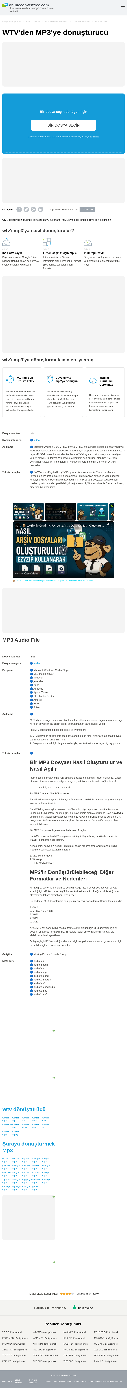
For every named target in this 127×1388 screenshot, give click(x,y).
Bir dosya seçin (63, 125)
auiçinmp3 (45, 1160)
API (55, 1381)
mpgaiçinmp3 (27, 1181)
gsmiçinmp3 (6, 1167)
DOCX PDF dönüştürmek (106, 1355)
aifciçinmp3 (16, 1181)
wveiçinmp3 (36, 1174)
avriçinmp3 (25, 1174)
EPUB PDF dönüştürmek (106, 1332)
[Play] (93, 512)
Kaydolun (94, 136)
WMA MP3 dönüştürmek (45, 1338)
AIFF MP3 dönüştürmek (44, 1344)
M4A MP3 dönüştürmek (75, 1332)
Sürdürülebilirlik (80, 1381)
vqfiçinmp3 (25, 1160)
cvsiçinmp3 (35, 1167)
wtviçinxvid (45, 1126)
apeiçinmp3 (26, 1167)
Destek (48, 1381)
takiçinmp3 (15, 1160)
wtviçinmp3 (5, 1119)
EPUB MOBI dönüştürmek (15, 1338)
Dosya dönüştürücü (11, 21)
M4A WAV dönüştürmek (13, 1344)
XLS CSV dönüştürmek (105, 1349)
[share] (108, 524)
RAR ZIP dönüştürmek (74, 1338)
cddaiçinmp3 (6, 1174)
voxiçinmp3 (16, 1167)
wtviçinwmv (25, 1126)
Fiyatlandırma (65, 1381)
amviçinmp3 (36, 1181)
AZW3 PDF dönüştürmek (14, 1349)
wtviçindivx (35, 1126)
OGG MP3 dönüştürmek (106, 1344)
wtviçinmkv (45, 1119)
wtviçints (7, 1124)
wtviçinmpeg (16, 1133)
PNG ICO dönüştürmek (105, 1361)
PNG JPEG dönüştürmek (76, 1349)
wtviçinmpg (5, 1133)
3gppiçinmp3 (6, 1181)
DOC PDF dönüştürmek (75, 1355)
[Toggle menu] (123, 7)
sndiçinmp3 (36, 1160)
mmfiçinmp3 (46, 1181)
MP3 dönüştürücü (81, 21)
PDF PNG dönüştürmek (44, 1361)
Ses (28, 21)
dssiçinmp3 (46, 1174)
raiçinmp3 (5, 1160)
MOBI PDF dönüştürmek (76, 1344)
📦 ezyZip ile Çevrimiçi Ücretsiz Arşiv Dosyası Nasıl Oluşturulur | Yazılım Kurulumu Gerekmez (63, 525)
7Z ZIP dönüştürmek (12, 1332)
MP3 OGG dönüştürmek (106, 1338)
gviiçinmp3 (35, 1187)
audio (37, 663)
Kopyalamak (88, 209)
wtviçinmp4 (16, 1119)
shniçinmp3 (46, 1167)
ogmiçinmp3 (16, 1187)
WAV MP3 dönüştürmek (44, 1332)
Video (37, 21)
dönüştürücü (24, 1109)
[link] (18, 526)
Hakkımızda (7, 1381)
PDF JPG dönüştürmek (13, 1361)
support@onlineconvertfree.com (108, 1381)
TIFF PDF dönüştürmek (75, 1361)
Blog (91, 1381)
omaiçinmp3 (6, 1187)
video (37, 440)
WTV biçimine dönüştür (56, 21)
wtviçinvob (16, 1126)
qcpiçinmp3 (26, 1187)
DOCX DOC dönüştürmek (45, 1355)
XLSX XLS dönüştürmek (14, 1355)
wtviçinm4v (35, 1119)
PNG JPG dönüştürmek (44, 1349)
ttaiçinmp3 (15, 1174)
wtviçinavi (25, 1119)
